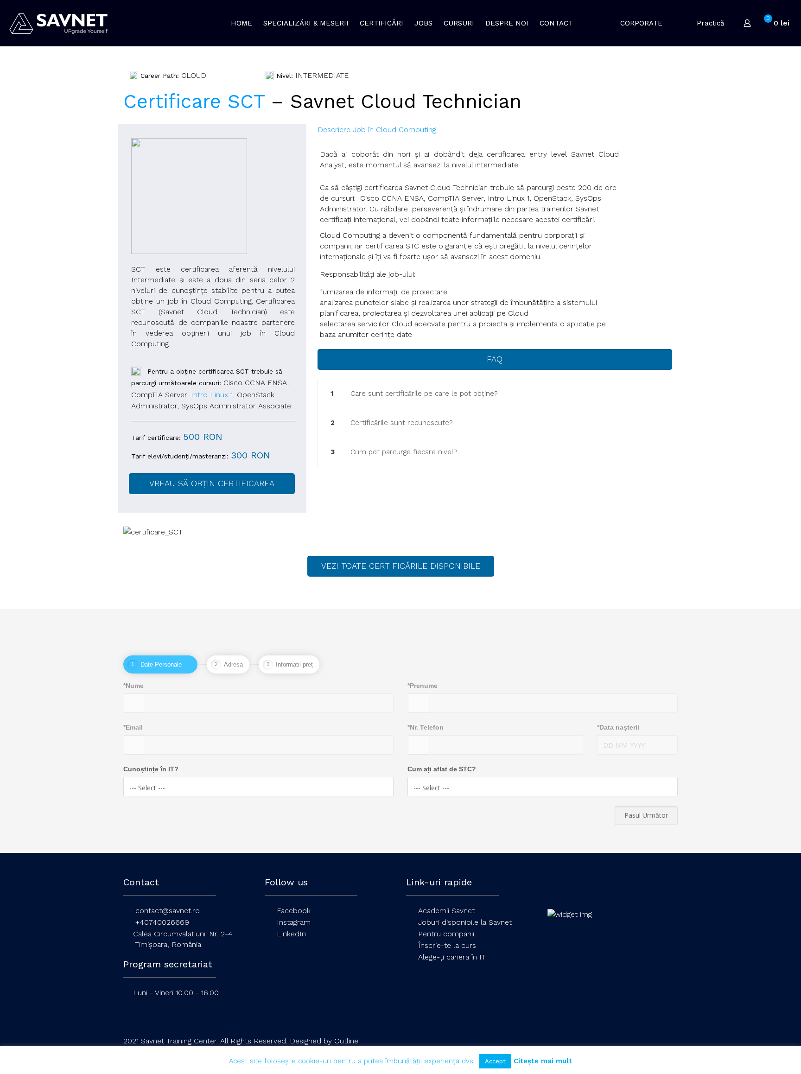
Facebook (294, 910)
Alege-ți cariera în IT (452, 957)
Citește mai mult (543, 1061)
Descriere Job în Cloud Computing (377, 129)
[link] (495, 393)
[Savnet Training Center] (58, 23)
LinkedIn (291, 933)
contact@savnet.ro (167, 910)
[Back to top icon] (668, 1041)
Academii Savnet (446, 910)
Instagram (294, 922)
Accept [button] (495, 1061)
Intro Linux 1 (212, 394)
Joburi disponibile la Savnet (465, 922)
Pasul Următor (646, 815)
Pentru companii (446, 933)
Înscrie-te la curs (447, 945)
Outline (346, 1040)
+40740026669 (162, 922)
